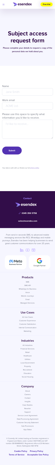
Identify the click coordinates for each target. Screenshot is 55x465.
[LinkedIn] (21, 250)
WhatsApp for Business (27, 289)
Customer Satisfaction (27, 324)
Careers (27, 394)
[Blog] (33, 250)
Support (27, 412)
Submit (12, 150)
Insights (28, 401)
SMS (27, 282)
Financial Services (27, 348)
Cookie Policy (20, 451)
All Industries (28, 345)
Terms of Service (16, 454)
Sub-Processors (27, 426)
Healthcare (27, 355)
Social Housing (27, 377)
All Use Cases (27, 317)
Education (27, 373)
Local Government (27, 362)
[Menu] (3, 4)
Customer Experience (27, 320)
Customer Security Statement (27, 422)
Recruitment (27, 369)
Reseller (27, 408)
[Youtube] (27, 250)
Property (27, 366)
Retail (27, 352)
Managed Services (27, 303)
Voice (27, 292)
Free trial (46, 4)
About (27, 391)
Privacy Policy (36, 451)
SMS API (27, 285)
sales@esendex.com (27, 220)
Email (28, 299)
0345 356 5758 (29, 213)
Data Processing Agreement (27, 419)
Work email (8, 100)
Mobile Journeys (27, 296)
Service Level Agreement (27, 415)
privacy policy (34, 168)
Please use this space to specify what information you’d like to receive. (23, 115)
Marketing (27, 331)
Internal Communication (27, 327)
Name (5, 86)
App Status (27, 429)
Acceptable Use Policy (38, 454)
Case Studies (27, 405)
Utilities (27, 359)
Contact (27, 398)
